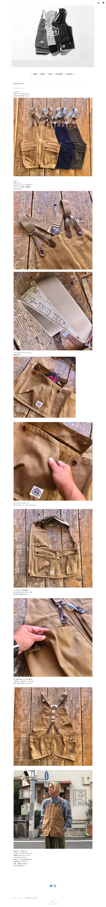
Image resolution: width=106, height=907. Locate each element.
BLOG (50, 74)
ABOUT (42, 74)
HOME (35, 74)
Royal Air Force (19, 83)
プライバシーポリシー (18, 898)
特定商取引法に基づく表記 (31, 898)
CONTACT (69, 74)
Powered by (51, 904)
